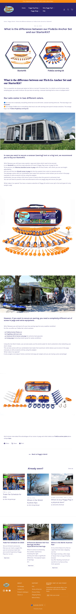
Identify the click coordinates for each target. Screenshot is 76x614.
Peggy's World (11, 21)
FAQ (44, 11)
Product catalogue (22, 592)
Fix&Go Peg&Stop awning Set (19, 108)
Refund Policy (36, 597)
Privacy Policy (36, 592)
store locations (57, 497)
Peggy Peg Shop (33, 8)
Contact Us (20, 589)
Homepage (20, 586)
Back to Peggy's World (39, 454)
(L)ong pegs (10, 338)
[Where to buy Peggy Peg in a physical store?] (62, 484)
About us (20, 594)
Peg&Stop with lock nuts (14, 334)
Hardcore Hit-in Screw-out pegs (16, 336)
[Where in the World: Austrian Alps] (38, 485)
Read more (6, 558)
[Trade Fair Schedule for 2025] (14, 482)
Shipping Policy (36, 594)
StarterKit (7, 104)
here (9, 438)
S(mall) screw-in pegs (23, 171)
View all (70, 468)
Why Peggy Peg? (48, 8)
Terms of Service (37, 589)
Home (24, 8)
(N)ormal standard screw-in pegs (25, 167)
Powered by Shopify (38, 608)
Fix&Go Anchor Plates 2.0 (14, 332)
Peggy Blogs (35, 11)
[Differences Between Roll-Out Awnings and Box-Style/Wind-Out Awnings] (38, 532)
